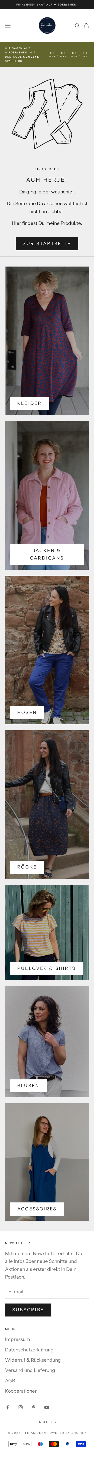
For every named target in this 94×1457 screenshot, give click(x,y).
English (44, 1422)
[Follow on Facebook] (7, 1407)
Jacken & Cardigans (47, 554)
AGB (10, 1381)
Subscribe (28, 1309)
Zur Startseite (47, 243)
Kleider (29, 403)
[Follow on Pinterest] (33, 1407)
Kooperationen (21, 1391)
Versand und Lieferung (30, 1370)
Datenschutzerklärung (29, 1350)
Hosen (27, 712)
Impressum (17, 1339)
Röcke (27, 867)
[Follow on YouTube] (46, 1407)
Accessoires (37, 1209)
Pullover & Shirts (46, 968)
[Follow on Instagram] (20, 1407)
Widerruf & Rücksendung (33, 1360)
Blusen (28, 1085)
